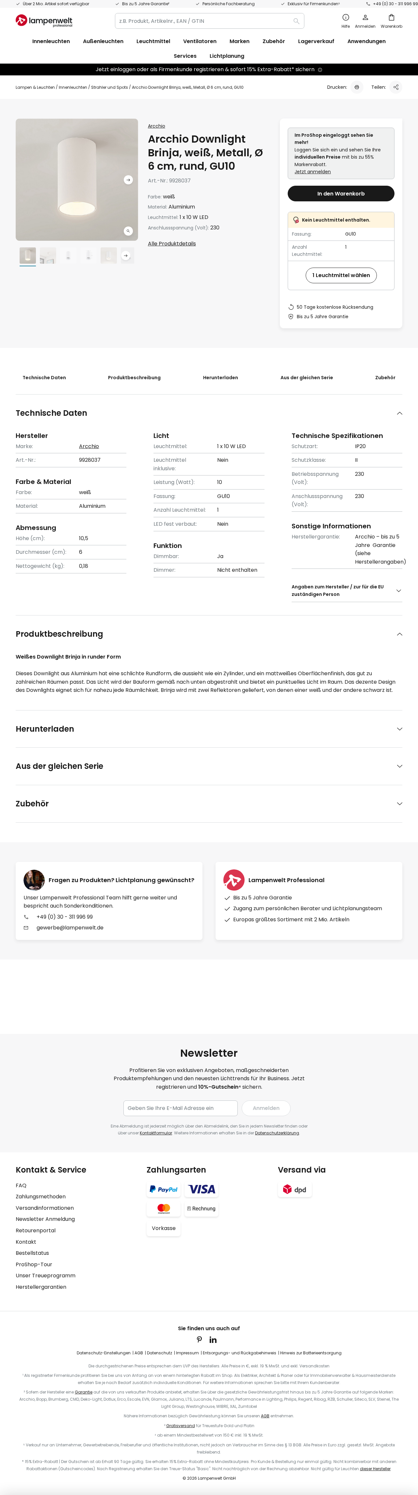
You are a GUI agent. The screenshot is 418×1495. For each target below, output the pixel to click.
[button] (128, 231)
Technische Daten (44, 377)
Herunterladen (220, 377)
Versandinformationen (45, 1208)
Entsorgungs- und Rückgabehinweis (239, 1353)
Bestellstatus (32, 1253)
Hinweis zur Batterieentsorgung (311, 1353)
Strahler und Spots (109, 87)
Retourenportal (36, 1230)
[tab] (209, 413)
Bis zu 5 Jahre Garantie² (145, 4)
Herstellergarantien (41, 1287)
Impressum (187, 1353)
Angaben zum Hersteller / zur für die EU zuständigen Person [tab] (338, 590)
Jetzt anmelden (313, 171)
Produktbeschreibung (134, 377)
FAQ (21, 1185)
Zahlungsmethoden (41, 1196)
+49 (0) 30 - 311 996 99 (395, 4)
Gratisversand (180, 1425)
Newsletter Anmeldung (45, 1219)
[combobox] (209, 20)
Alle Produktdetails (172, 243)
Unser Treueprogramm (45, 1275)
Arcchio (156, 126)
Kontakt (26, 1242)
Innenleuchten (73, 87)
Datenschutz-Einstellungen (104, 1353)
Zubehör (385, 377)
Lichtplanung (227, 56)
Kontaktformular (156, 1133)
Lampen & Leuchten (35, 87)
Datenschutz (159, 1353)
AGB (139, 1353)
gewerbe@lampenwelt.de (70, 927)
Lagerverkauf (316, 41)
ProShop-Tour (34, 1264)
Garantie (83, 1392)
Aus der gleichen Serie (307, 377)
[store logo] (44, 20)
